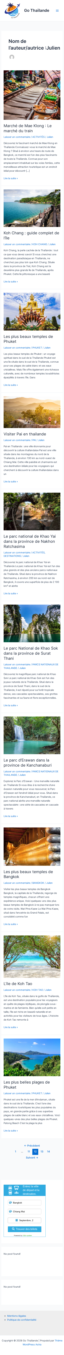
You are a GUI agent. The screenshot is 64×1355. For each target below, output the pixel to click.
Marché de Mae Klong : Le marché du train (28, 128)
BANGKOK (38, 882)
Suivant (32, 1157)
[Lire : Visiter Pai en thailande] (32, 412)
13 (42, 1151)
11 (29, 1151)
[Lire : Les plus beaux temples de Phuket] (32, 311)
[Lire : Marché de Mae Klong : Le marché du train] (32, 94)
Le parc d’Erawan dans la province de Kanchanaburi (28, 763)
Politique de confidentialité (21, 1319)
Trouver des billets (26, 1229)
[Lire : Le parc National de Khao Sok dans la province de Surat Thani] (32, 623)
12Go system (27, 1235)
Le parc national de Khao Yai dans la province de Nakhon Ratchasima (30, 541)
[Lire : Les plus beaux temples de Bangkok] (32, 846)
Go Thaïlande (36, 10)
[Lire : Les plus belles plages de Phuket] (32, 1057)
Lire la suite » (11, 178)
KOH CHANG (39, 244)
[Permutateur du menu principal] (57, 10)
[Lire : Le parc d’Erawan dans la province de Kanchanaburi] (32, 735)
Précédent (32, 1145)
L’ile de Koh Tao (18, 983)
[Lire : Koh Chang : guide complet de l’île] (32, 208)
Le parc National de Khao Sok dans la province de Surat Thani (31, 653)
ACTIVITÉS (38, 136)
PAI (34, 440)
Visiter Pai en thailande (25, 434)
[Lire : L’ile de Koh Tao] (32, 956)
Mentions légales (16, 1315)
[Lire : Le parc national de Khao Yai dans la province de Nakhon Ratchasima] (32, 511)
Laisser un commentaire (17, 136)
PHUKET (37, 347)
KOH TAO (37, 989)
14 (48, 1151)
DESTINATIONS (12, 556)
